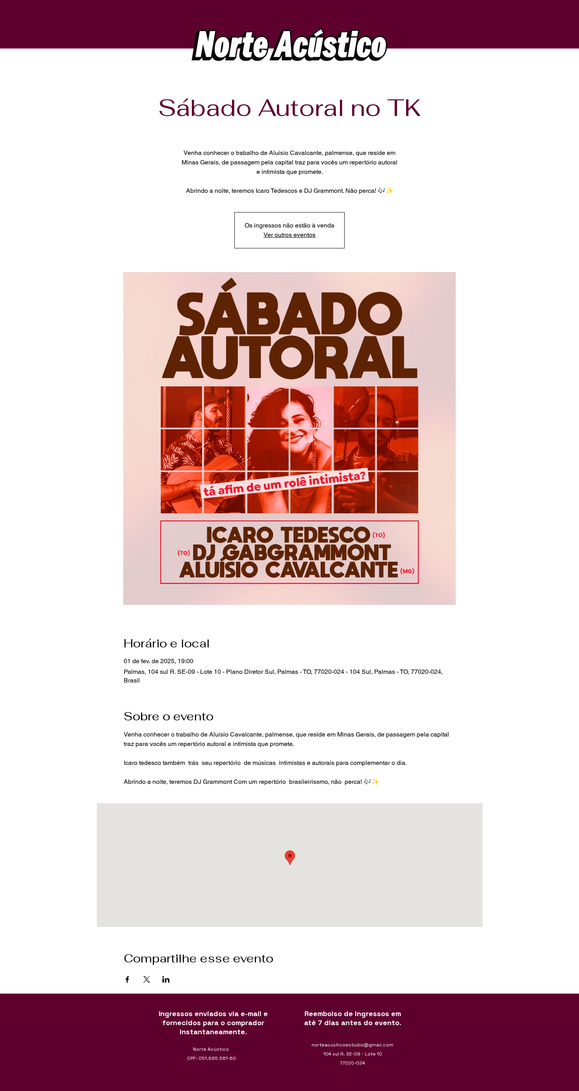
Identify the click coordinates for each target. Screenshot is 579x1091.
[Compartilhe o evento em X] (146, 979)
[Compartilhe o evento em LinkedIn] (166, 979)
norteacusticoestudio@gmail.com (352, 1045)
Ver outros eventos (289, 235)
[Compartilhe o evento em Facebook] (127, 979)
